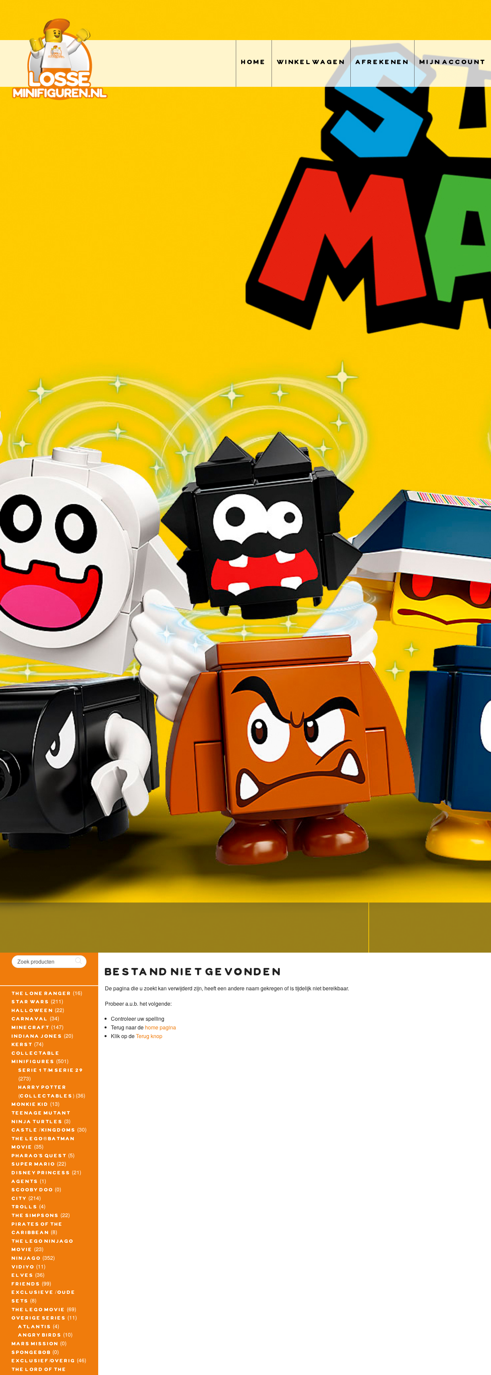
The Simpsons (35, 1216)
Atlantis (34, 1327)
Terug (142, 1036)
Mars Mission (35, 1344)
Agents (25, 1182)
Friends (26, 1285)
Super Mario (33, 1165)
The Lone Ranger (41, 994)
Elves (23, 1276)
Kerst (22, 1045)
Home (254, 63)
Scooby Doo (32, 1190)
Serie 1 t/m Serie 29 (51, 1071)
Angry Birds (40, 1336)
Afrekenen (382, 63)
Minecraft (31, 1028)
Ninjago (26, 1259)
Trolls (25, 1207)
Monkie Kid (30, 1105)
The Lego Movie (38, 1310)
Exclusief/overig (43, 1361)
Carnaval (30, 1019)
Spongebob (31, 1353)
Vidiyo (23, 1267)
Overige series (39, 1319)
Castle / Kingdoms (44, 1131)
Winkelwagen (311, 63)
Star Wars (30, 1002)
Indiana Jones (37, 1037)
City (19, 1199)
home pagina (160, 1027)
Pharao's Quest (39, 1156)
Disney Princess (41, 1173)
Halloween (32, 1011)
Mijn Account (453, 63)
